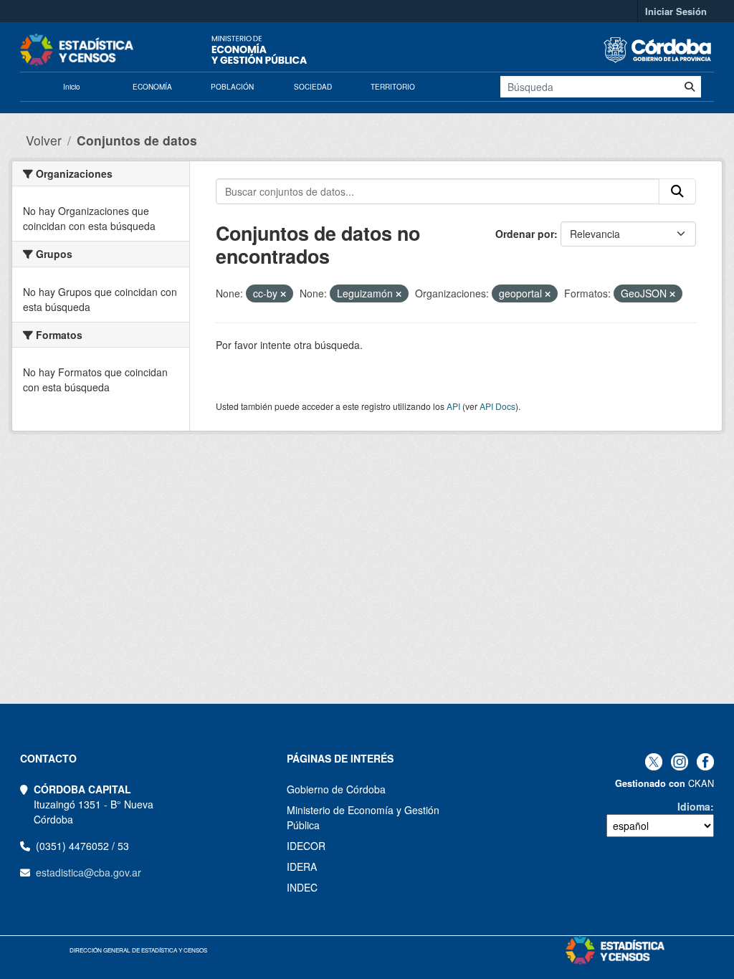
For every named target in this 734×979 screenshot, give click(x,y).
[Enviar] (689, 86)
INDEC (302, 887)
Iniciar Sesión (676, 11)
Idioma (693, 806)
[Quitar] (283, 294)
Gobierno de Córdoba (336, 789)
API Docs (497, 406)
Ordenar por (524, 233)
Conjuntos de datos (137, 140)
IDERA (302, 866)
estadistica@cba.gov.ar (88, 872)
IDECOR (306, 846)
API (453, 406)
